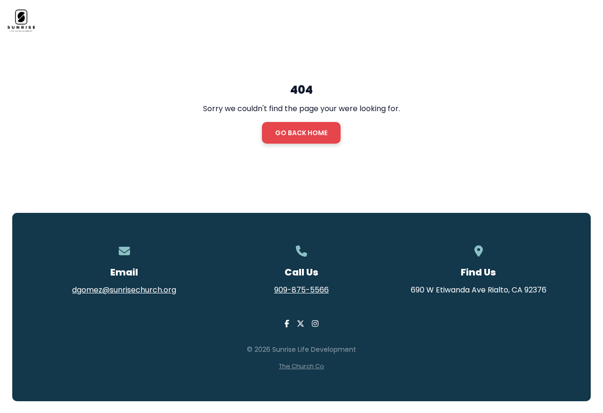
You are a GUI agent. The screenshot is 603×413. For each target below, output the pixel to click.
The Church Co (301, 366)
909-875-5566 (301, 289)
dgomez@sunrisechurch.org (124, 289)
